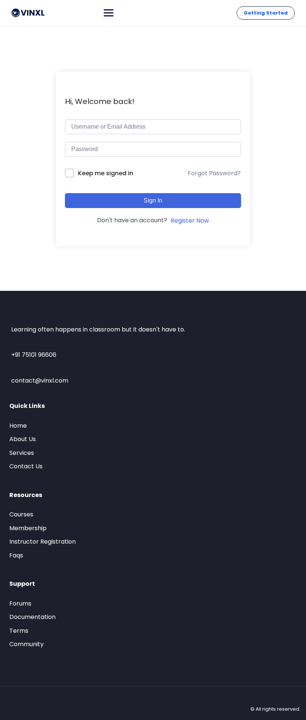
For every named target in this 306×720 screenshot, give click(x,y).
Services (21, 453)
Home (18, 425)
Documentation (32, 617)
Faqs (16, 555)
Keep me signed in (105, 173)
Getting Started (266, 12)
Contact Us (26, 466)
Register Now (190, 220)
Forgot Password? (214, 173)
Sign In (153, 200)
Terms (18, 630)
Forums (20, 603)
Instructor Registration (42, 541)
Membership (28, 528)
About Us (22, 439)
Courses (21, 514)
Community (26, 644)
